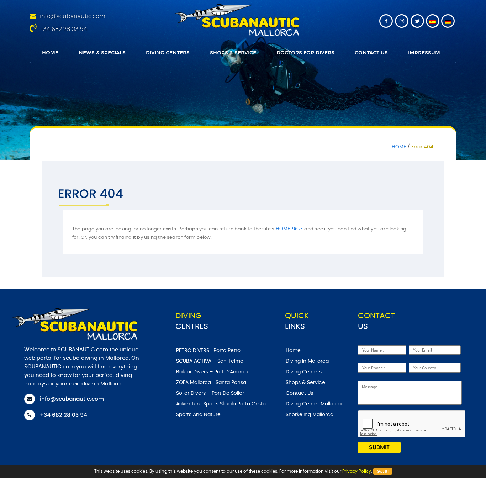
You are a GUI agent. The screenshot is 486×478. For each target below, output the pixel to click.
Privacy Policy (356, 471)
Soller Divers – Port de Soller (210, 393)
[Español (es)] (432, 21)
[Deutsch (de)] (448, 21)
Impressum (424, 53)
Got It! (383, 471)
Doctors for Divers (305, 53)
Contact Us (371, 53)
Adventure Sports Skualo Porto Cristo (221, 403)
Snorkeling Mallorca (309, 414)
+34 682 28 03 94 (63, 29)
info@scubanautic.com (72, 16)
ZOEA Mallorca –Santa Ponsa (211, 382)
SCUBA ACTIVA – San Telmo (209, 361)
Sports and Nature (198, 414)
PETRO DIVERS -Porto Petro (208, 350)
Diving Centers (168, 53)
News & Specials (102, 53)
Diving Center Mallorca (314, 403)
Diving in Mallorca (307, 361)
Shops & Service (233, 53)
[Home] (235, 19)
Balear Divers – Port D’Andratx (212, 371)
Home (50, 53)
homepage (289, 228)
